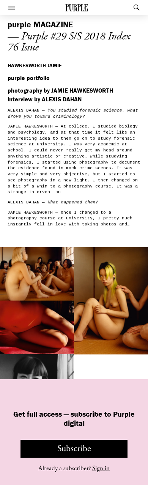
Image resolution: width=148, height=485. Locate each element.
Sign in (101, 468)
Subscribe (74, 448)
